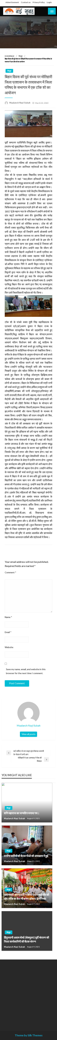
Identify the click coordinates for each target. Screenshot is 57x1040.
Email (8, 632)
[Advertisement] (28, 992)
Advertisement (12, 2)
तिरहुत (20, 56)
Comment (10, 572)
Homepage (9, 56)
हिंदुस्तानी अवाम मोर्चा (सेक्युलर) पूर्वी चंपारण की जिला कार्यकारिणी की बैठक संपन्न (26, 939)
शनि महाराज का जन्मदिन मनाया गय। (21, 813)
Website (9, 647)
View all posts (28, 734)
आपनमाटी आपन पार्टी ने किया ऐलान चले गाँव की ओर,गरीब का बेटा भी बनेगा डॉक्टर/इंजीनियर (26, 896)
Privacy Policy (39, 2)
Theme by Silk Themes (28, 1035)
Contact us (26, 2)
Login (49, 2)
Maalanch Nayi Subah (20, 102)
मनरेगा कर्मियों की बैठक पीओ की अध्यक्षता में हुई (26, 856)
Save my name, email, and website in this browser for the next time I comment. (26, 671)
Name (8, 617)
